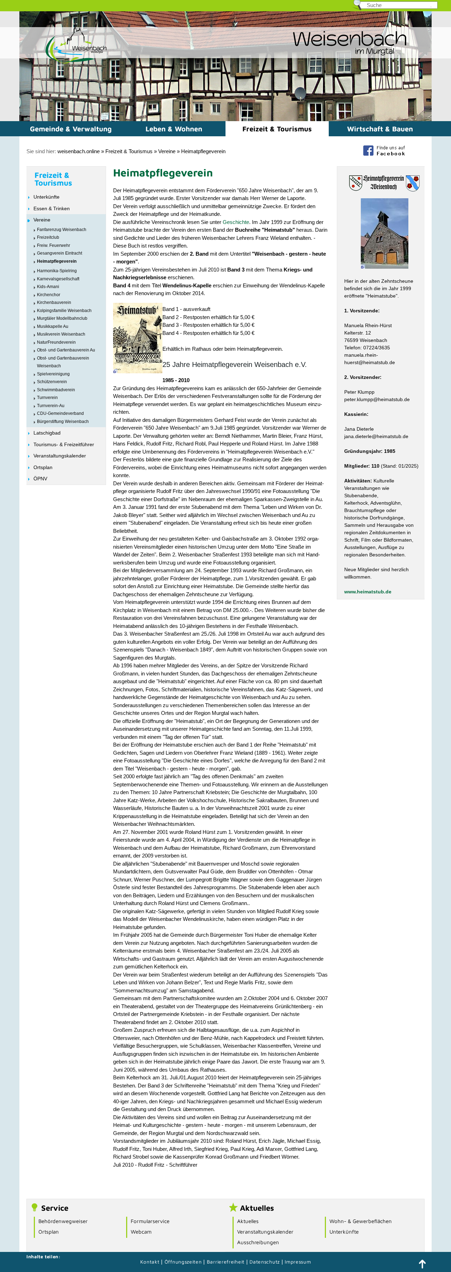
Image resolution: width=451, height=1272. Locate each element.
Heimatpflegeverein (203, 151)
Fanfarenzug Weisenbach (61, 229)
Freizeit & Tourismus (277, 129)
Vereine (166, 151)
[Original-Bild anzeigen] (137, 371)
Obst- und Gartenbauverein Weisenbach (63, 362)
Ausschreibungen (258, 1242)
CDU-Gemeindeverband (60, 413)
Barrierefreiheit (226, 1262)
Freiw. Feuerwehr (53, 245)
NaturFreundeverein (56, 342)
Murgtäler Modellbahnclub (62, 318)
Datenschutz (265, 1262)
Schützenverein (52, 381)
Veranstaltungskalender (59, 456)
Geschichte (236, 222)
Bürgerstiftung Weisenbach (63, 421)
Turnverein (47, 397)
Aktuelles (248, 1221)
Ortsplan (42, 467)
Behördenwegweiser (63, 1221)
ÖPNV (40, 478)
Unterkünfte (46, 197)
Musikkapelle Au (52, 326)
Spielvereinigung (53, 374)
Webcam (141, 1232)
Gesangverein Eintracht (59, 253)
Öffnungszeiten (183, 1262)
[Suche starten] (431, 7)
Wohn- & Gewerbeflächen (360, 1221)
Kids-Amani (48, 286)
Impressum (298, 1262)
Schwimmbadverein (56, 389)
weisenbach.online (78, 151)
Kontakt (150, 1262)
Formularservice (150, 1221)
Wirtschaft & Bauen (380, 129)
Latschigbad (47, 433)
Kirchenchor (48, 294)
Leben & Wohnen (174, 129)
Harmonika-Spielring (57, 270)
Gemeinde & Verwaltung (71, 129)
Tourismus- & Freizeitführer (63, 444)
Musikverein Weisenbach (61, 334)
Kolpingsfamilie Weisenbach (64, 310)
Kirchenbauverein (54, 302)
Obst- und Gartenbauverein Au (66, 350)
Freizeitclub (48, 237)
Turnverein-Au (50, 405)
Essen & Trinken (51, 208)
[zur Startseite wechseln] (63, 63)
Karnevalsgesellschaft (58, 278)
